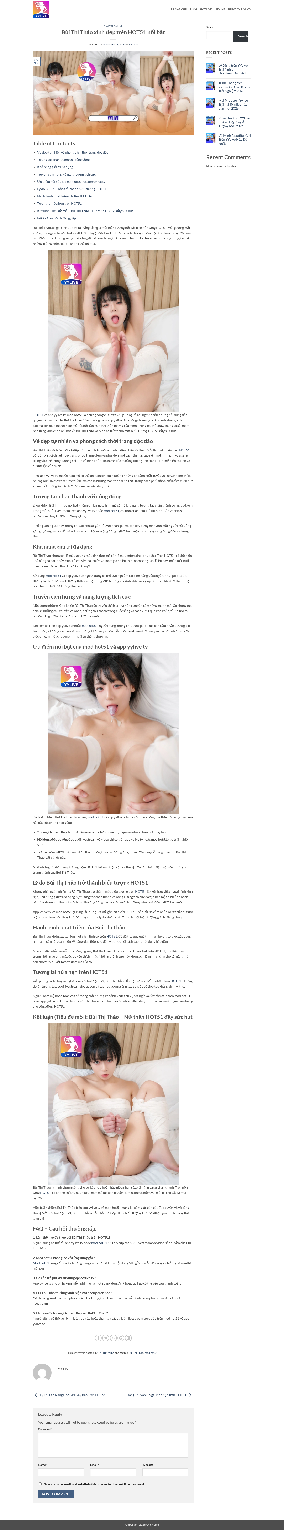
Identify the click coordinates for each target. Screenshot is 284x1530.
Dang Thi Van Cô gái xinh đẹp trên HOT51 (157, 1395)
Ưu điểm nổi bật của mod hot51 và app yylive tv (71, 181)
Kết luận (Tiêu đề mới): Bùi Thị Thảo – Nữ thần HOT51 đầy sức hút (85, 211)
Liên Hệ (220, 9)
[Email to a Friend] (113, 1338)
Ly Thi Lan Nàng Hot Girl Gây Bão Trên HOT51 (73, 1395)
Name (43, 1465)
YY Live (133, 44)
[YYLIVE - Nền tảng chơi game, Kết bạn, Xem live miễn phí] (53, 9)
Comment (45, 1429)
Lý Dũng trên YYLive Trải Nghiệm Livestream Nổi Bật (233, 69)
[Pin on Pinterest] (120, 1338)
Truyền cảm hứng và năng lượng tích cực (66, 174)
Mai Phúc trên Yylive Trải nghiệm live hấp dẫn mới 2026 (233, 104)
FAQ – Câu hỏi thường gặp (56, 218)
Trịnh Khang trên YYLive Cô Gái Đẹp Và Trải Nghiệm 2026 (234, 87)
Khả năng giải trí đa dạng (55, 167)
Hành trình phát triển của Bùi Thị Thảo (64, 196)
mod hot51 (111, 511)
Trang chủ (179, 9)
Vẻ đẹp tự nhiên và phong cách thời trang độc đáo (72, 152)
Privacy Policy (239, 9)
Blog (193, 9)
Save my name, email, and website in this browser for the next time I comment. (94, 1484)
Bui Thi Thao (136, 1352)
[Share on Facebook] (98, 1338)
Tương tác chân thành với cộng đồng (63, 159)
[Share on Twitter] (105, 1338)
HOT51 (38, 415)
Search (210, 27)
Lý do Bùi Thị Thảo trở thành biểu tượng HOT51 (71, 189)
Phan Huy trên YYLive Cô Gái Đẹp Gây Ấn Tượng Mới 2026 (234, 122)
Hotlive (206, 9)
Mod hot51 (41, 1263)
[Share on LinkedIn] (128, 1338)
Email (94, 1465)
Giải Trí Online (113, 26)
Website (147, 1465)
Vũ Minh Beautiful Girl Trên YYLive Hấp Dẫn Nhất (235, 139)
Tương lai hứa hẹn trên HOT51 (59, 203)
